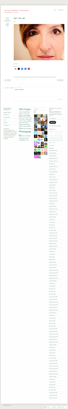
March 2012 (51, 390)
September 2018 (52, 201)
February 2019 (52, 193)
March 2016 (51, 262)
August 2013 (51, 344)
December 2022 (52, 161)
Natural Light (25, 122)
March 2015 (51, 294)
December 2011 (52, 397)
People (20, 126)
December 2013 (52, 334)
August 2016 (51, 248)
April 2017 (51, 227)
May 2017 (51, 224)
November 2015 (52, 272)
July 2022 (51, 163)
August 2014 (51, 312)
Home (55, 9)
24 (59, 140)
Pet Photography (27, 126)
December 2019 (52, 182)
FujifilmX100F (28, 119)
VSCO (38, 77)
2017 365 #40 (19, 18)
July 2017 (51, 219)
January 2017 (52, 235)
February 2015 (52, 296)
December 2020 (52, 171)
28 (54, 142)
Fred (5, 119)
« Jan (50, 145)
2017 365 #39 (7, 80)
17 (59, 138)
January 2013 (52, 363)
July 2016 (51, 251)
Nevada (25, 124)
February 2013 (52, 360)
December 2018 (52, 198)
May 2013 (51, 352)
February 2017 (52, 232)
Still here (5, 122)
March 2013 (51, 358)
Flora (20, 119)
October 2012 (52, 371)
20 (52, 140)
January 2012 (52, 395)
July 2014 (51, 315)
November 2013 (52, 336)
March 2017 (51, 230)
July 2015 (51, 283)
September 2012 (52, 374)
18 (61, 138)
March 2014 (51, 326)
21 (54, 140)
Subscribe (53, 122)
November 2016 (52, 240)
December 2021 (52, 166)
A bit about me (60, 9)
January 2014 (52, 331)
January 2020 (52, 179)
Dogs (23, 117)
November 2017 (52, 209)
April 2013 (51, 355)
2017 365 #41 (61, 80)
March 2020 (51, 177)
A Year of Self (26, 113)
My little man (6, 114)
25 (61, 140)
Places (23, 135)
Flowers (23, 119)
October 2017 (52, 211)
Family (30, 117)
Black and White (24, 116)
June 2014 (51, 318)
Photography (29, 77)
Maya (20, 122)
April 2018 (51, 203)
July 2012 (51, 379)
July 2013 (51, 347)
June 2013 (51, 350)
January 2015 (52, 299)
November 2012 (52, 368)
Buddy (20, 117)
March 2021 (51, 169)
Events (26, 117)
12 (50, 138)
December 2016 (52, 238)
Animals (21, 112)
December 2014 (52, 302)
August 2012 (51, 376)
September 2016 (52, 246)
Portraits (28, 136)
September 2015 (52, 278)
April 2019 (51, 187)
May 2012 (51, 384)
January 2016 (52, 267)
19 (50, 140)
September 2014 (52, 310)
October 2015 (52, 275)
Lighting (29, 121)
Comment (60, 99)
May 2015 (51, 288)
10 (59, 135)
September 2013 (52, 342)
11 (61, 135)
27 (52, 142)
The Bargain (6, 125)
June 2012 (51, 382)
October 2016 (52, 243)
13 (52, 138)
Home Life (21, 121)
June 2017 (51, 222)
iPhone (25, 121)
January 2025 (52, 155)
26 (50, 142)
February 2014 (52, 328)
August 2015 (51, 280)
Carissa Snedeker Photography (17, 10)
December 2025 (52, 150)
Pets (20, 128)
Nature (21, 124)
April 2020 (51, 174)
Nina (28, 124)
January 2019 (52, 195)
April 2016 (51, 259)
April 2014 (51, 323)
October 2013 (52, 339)
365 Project (25, 77)
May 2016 (51, 256)
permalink (54, 77)
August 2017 (51, 217)
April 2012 (51, 387)
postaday (45, 77)
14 (54, 138)
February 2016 (52, 264)
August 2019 (51, 185)
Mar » (53, 145)
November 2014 (52, 304)
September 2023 (52, 158)
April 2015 (51, 291)
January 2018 (52, 206)
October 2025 (52, 153)
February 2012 (52, 392)
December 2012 (52, 366)
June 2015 (51, 286)
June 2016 (51, 254)
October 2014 (52, 307)
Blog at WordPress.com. (7, 405)
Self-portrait (34, 77)
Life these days (7, 117)
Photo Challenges (27, 128)
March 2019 (51, 190)
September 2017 (52, 214)
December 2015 (52, 270)
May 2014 (51, 320)
